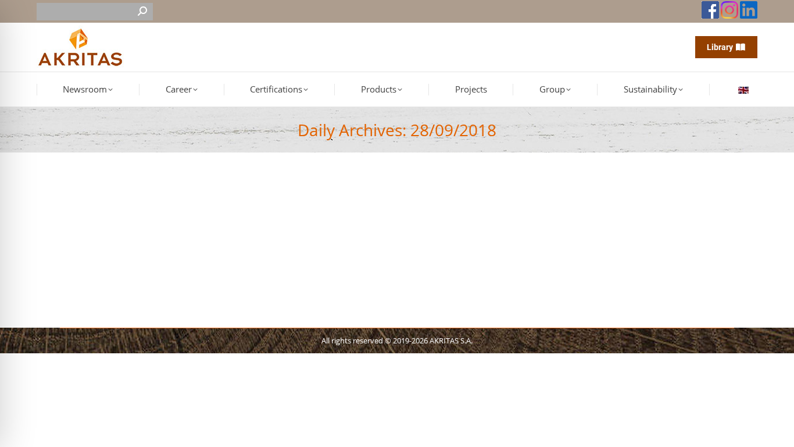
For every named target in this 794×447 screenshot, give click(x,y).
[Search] (142, 11)
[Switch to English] (744, 89)
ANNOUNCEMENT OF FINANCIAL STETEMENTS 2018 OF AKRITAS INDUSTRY (226, 211)
